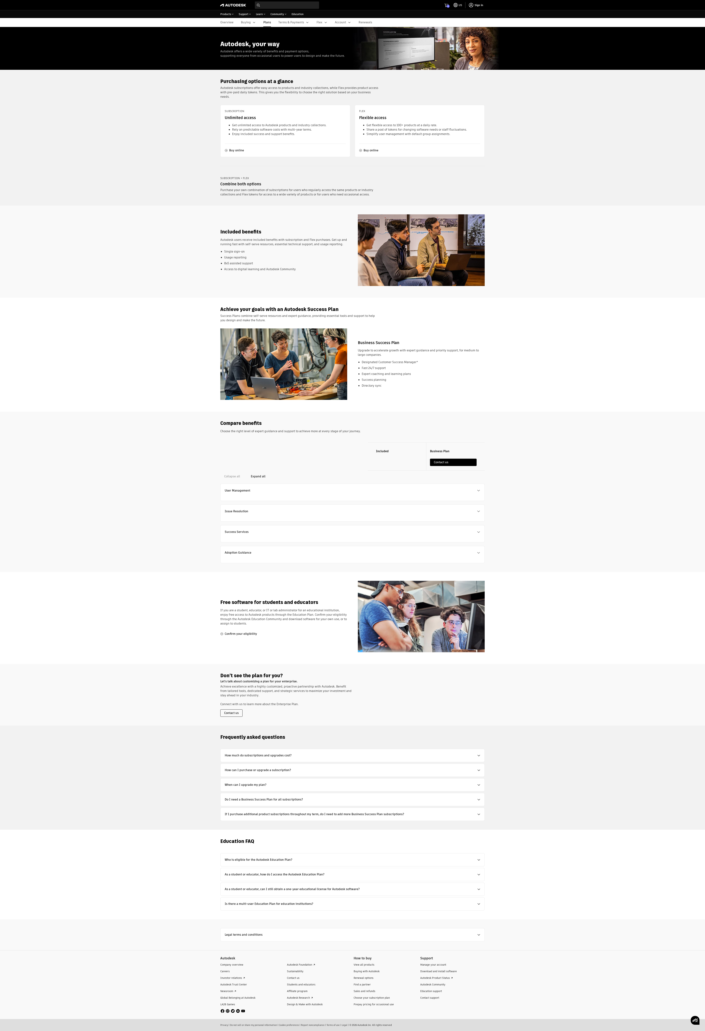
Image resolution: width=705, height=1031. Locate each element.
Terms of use (333, 1025)
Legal (344, 1025)
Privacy (224, 1025)
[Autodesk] (233, 5)
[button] (352, 490)
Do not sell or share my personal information (253, 1025)
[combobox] (287, 5)
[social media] (232, 1011)
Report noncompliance (313, 1025)
